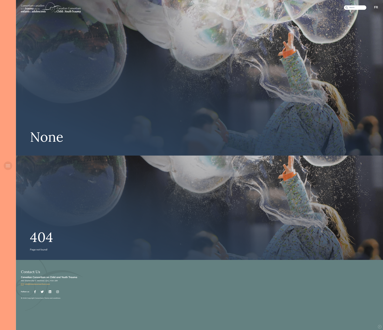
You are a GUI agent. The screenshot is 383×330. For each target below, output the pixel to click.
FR (376, 7)
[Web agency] (380, 327)
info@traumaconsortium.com (37, 284)
